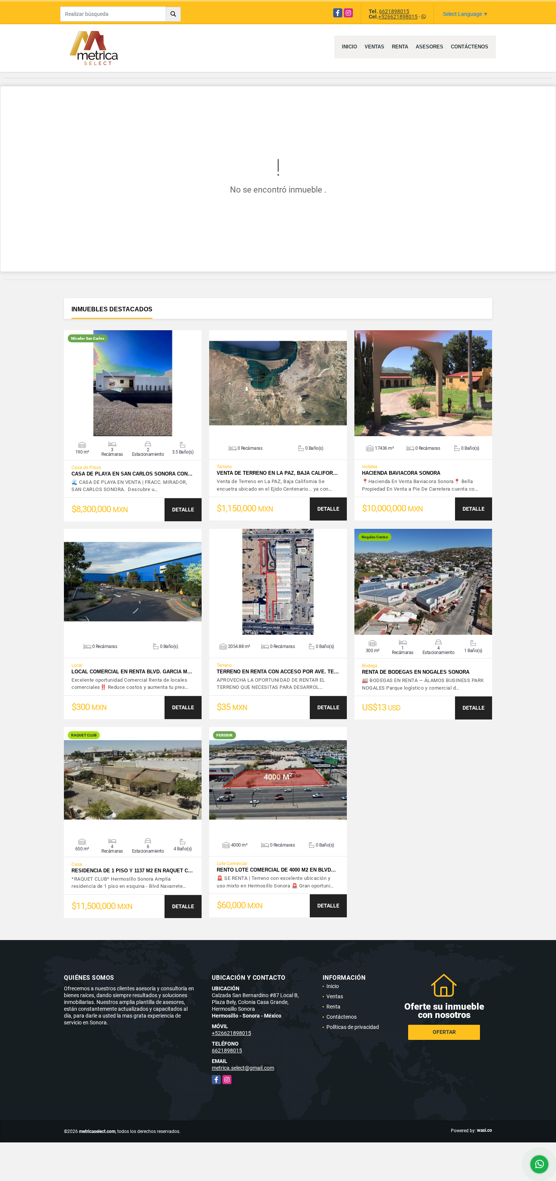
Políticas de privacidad (352, 1027)
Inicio (349, 47)
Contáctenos (469, 47)
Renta (400, 47)
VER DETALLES (133, 383)
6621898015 (394, 11)
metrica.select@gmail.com (243, 1068)
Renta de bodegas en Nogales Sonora (415, 672)
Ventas (374, 47)
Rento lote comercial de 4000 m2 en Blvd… (276, 870)
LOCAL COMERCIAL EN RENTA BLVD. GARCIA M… (131, 671)
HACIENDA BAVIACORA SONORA (401, 473)
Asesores (429, 47)
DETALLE (183, 510)
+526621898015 (398, 17)
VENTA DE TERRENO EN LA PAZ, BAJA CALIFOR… (277, 473)
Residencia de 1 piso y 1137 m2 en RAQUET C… (132, 870)
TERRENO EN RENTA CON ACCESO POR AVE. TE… (278, 671)
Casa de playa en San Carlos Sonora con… (132, 474)
